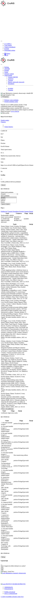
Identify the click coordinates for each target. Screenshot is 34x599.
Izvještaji (10, 88)
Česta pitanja (8, 45)
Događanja (11, 83)
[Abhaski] (9, 200)
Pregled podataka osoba (11, 101)
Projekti (6, 70)
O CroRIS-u (7, 44)
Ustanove (10, 78)
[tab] (5, 120)
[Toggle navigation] (1, 64)
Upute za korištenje (9, 47)
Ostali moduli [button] (8, 75)
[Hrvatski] (9, 197)
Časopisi (10, 80)
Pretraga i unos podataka (11, 100)
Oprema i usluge (9, 74)
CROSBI (7, 69)
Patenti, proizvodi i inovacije (16, 82)
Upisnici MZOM (13, 77)
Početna (6, 67)
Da (2, 567)
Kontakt (6, 48)
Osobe (6, 72)
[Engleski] (9, 199)
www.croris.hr (15, 111)
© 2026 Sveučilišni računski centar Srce (12, 596)
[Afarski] (9, 202)
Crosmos (10, 90)
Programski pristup (9, 50)
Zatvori (3, 185)
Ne (2, 569)
